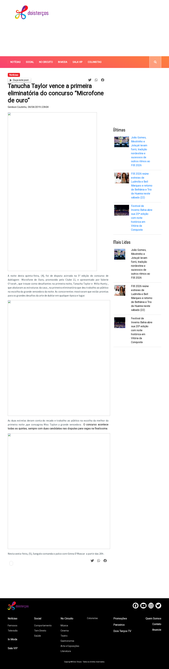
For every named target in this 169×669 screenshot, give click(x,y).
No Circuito (46, 62)
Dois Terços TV (122, 631)
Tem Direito (40, 630)
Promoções (120, 618)
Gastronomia (67, 641)
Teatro (64, 635)
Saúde (37, 635)
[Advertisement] (115, 28)
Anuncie (156, 629)
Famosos (12, 625)
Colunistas (94, 62)
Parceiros (119, 624)
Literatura (66, 651)
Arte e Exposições (70, 646)
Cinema (65, 630)
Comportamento (43, 625)
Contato (156, 624)
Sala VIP (78, 62)
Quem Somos (153, 618)
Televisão (13, 630)
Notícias (15, 62)
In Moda (62, 62)
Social (30, 62)
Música (64, 625)
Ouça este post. (21, 80)
